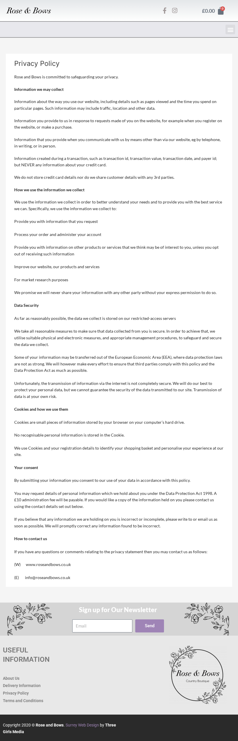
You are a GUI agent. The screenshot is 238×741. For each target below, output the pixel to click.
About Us (11, 678)
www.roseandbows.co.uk (48, 564)
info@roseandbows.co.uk (47, 577)
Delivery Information (22, 685)
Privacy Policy (16, 693)
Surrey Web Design (82, 725)
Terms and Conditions (23, 700)
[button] (230, 29)
